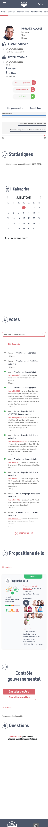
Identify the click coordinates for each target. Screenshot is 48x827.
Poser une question (22, 83)
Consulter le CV (22, 89)
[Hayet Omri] (28, 615)
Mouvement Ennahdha (14, 49)
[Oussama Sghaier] (35, 609)
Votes (27, 12)
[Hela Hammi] (33, 603)
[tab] (24, 207)
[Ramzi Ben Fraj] (30, 603)
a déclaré (22, 96)
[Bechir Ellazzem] (40, 603)
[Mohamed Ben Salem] (28, 621)
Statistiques (11, 12)
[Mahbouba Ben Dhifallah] (38, 609)
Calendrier (20, 12)
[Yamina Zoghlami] (25, 621)
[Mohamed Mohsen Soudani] (32, 609)
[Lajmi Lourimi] (35, 615)
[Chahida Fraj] (25, 615)
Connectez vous (15, 736)
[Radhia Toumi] (28, 609)
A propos (3, 12)
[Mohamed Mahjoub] (37, 603)
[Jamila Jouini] (38, 615)
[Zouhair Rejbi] (32, 615)
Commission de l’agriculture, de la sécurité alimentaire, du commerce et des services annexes (31, 636)
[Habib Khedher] (25, 609)
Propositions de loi (36, 12)
